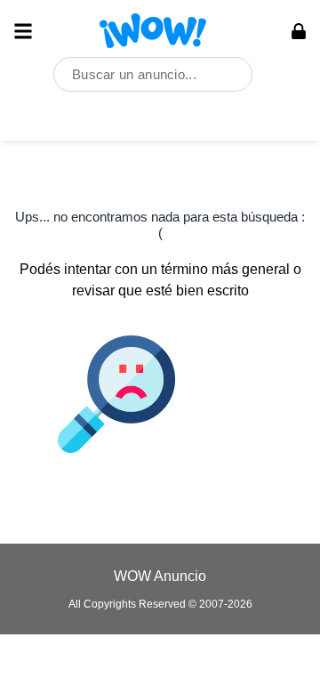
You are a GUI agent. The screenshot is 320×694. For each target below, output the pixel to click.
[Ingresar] (299, 31)
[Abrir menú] (23, 31)
